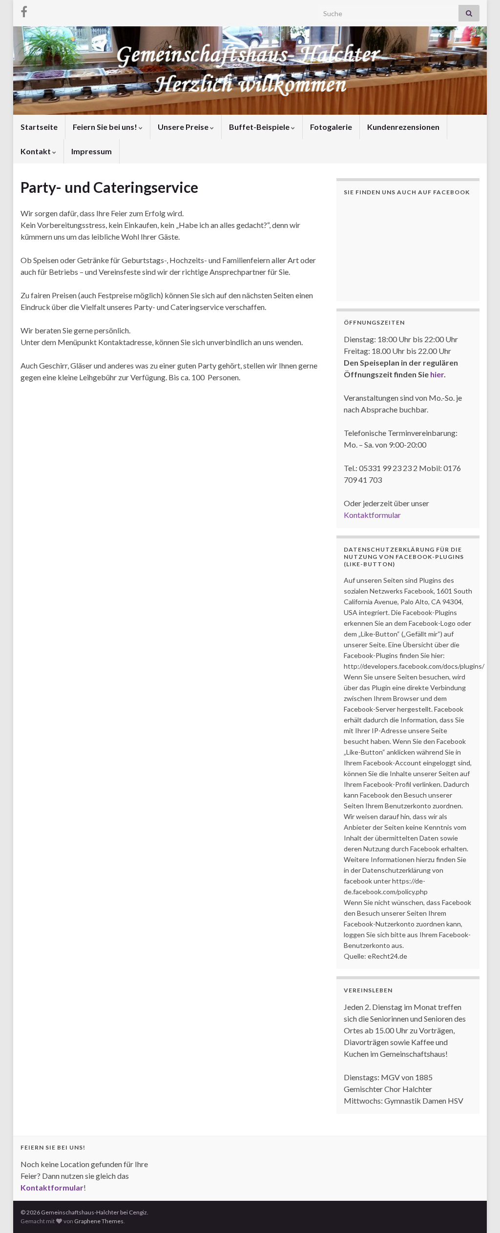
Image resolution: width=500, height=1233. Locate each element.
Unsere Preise (184, 126)
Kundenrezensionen (403, 126)
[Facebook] (24, 10)
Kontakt (36, 151)
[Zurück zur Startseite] (250, 70)
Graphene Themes (99, 1221)
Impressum (91, 151)
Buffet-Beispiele (260, 126)
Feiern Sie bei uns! (106, 126)
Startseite (39, 126)
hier (437, 374)
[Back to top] (478, 1211)
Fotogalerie (331, 126)
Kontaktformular (372, 514)
